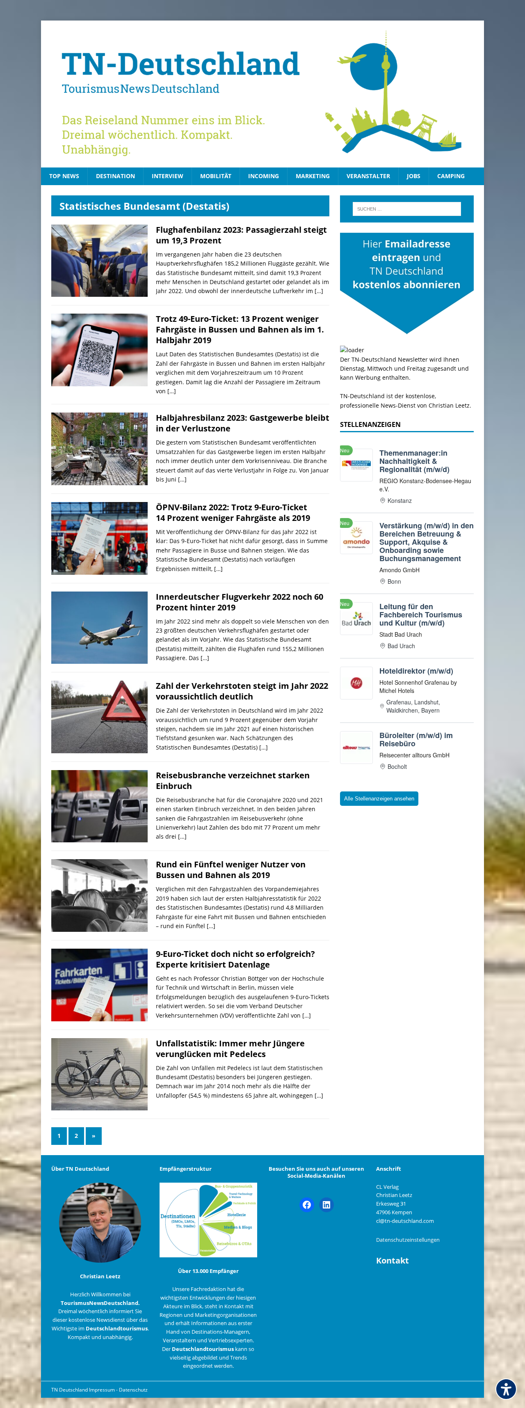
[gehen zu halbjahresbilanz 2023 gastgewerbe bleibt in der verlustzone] (99, 480)
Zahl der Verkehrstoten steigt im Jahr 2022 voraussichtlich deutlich (242, 691)
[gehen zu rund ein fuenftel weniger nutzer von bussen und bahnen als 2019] (99, 927)
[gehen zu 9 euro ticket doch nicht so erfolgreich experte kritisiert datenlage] (99, 1016)
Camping (451, 176)
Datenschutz (133, 1389)
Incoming (263, 176)
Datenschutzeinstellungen (408, 1239)
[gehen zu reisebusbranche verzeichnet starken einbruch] (99, 838)
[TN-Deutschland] (262, 94)
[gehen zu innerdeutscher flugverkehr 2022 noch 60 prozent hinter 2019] (99, 659)
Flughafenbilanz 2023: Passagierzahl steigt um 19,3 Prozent (241, 235)
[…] (319, 291)
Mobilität (215, 176)
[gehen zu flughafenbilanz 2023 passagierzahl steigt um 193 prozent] (99, 292)
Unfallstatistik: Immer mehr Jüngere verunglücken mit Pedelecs (230, 1048)
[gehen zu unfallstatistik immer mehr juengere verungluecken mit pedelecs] (99, 1106)
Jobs (413, 176)
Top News (64, 176)
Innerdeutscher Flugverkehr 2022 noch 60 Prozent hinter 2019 (239, 602)
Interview (167, 176)
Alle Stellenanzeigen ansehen (379, 799)
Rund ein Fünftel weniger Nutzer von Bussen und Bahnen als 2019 (231, 870)
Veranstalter (368, 176)
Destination (115, 176)
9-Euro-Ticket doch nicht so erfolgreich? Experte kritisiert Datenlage (235, 959)
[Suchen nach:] (407, 209)
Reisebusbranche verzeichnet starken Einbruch (233, 780)
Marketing (313, 176)
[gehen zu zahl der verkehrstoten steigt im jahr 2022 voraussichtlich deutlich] (99, 748)
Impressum (102, 1389)
